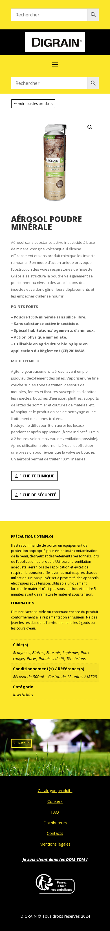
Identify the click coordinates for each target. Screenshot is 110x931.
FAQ (55, 812)
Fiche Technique (36, 476)
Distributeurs (55, 823)
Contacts (55, 833)
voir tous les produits (35, 103)
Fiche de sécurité (37, 494)
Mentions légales (55, 844)
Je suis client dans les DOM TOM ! (55, 859)
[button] (90, 127)
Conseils (55, 801)
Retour (23, 743)
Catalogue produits (55, 790)
